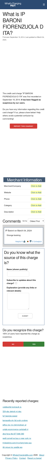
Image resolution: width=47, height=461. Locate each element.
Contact (22, 458)
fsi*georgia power (10, 415)
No (13, 344)
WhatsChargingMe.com (23, 454)
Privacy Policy (11, 458)
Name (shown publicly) (17, 269)
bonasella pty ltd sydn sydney (15, 420)
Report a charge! (34, 458)
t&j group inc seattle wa (12, 447)
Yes (34, 344)
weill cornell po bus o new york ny (17, 438)
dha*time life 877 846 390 (13, 433)
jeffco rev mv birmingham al (14, 424)
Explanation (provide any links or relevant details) (22, 289)
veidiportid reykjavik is (12, 406)
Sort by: (25, 221)
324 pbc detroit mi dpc (12, 411)
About (41, 454)
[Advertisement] (23, 68)
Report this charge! (23, 126)
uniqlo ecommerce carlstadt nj (15, 429)
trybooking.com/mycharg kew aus (17, 442)
